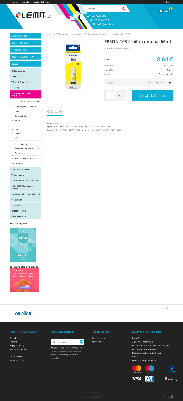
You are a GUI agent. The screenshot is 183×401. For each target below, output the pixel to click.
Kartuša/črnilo (21, 116)
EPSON (17, 129)
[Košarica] (165, 11)
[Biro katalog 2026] (23, 261)
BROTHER (18, 120)
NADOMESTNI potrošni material (24, 158)
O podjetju (14, 338)
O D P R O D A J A (18, 216)
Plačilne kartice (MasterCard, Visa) (146, 353)
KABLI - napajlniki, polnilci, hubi (25, 194)
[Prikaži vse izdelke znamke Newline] (23, 313)
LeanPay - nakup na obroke (144, 360)
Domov (15, 2)
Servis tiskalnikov (41, 2)
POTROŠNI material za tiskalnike (21, 94)
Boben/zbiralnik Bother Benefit (27, 148)
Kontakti (26, 2)
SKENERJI (15, 87)
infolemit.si (106, 24)
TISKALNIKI (16, 76)
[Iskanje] (123, 9)
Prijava (168, 2)
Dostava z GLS (98, 341)
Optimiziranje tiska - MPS (22, 57)
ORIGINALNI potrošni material (24, 106)
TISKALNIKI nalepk (19, 82)
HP (16, 125)
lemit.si (50, 34)
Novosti (14, 64)
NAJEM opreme (18, 71)
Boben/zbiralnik (21, 144)
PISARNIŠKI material (20, 169)
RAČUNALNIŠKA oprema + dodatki (22, 187)
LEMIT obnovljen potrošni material (25, 101)
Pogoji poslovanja (17, 345)
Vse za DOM (16, 199)
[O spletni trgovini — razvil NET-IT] (167, 396)
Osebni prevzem (98, 338)
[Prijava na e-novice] (81, 342)
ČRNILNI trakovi (18, 163)
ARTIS (17, 138)
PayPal (135, 356)
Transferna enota (22, 153)
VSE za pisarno (17, 175)
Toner (17, 111)
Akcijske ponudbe (19, 35)
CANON (18, 134)
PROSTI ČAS (16, 205)
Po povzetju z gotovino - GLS (144, 349)
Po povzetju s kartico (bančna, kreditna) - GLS (151, 345)
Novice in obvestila (19, 43)
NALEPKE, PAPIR (18, 211)
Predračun (136, 338)
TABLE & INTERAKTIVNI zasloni (24, 180)
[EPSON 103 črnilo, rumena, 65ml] (73, 67)
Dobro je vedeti (16, 356)
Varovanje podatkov (18, 349)
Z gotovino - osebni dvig (142, 341)
